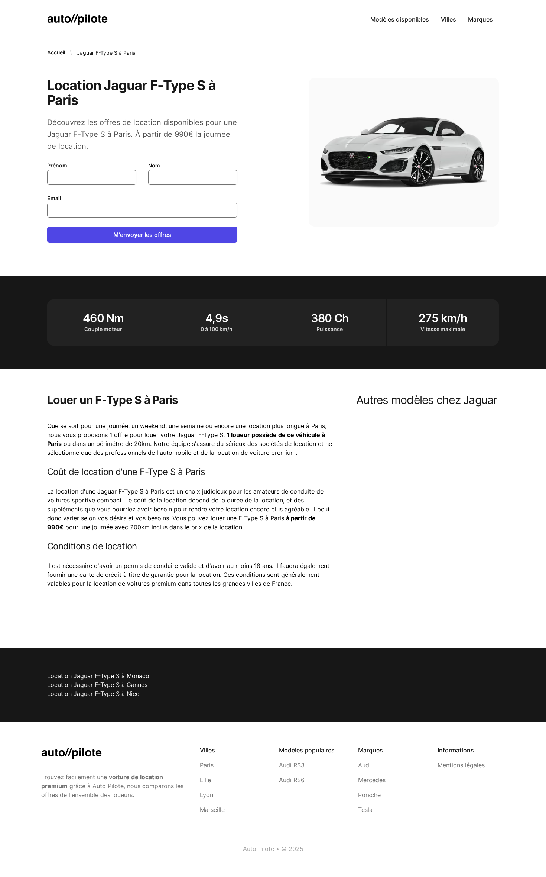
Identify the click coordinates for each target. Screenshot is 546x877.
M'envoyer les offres (142, 234)
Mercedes (372, 780)
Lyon (206, 795)
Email (54, 198)
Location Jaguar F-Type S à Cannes (97, 684)
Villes (448, 19)
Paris (207, 765)
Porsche (369, 795)
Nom (154, 165)
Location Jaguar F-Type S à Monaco (98, 676)
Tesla (365, 809)
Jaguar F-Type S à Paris (106, 52)
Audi (364, 765)
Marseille (212, 809)
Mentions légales (461, 765)
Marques (480, 19)
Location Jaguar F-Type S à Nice (93, 693)
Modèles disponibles (399, 19)
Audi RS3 (292, 765)
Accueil (56, 52)
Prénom (57, 165)
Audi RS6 (292, 780)
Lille (205, 780)
